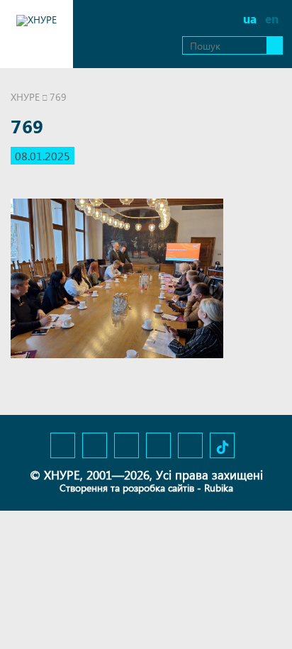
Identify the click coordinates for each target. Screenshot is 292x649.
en (272, 19)
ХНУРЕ (25, 97)
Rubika (218, 487)
